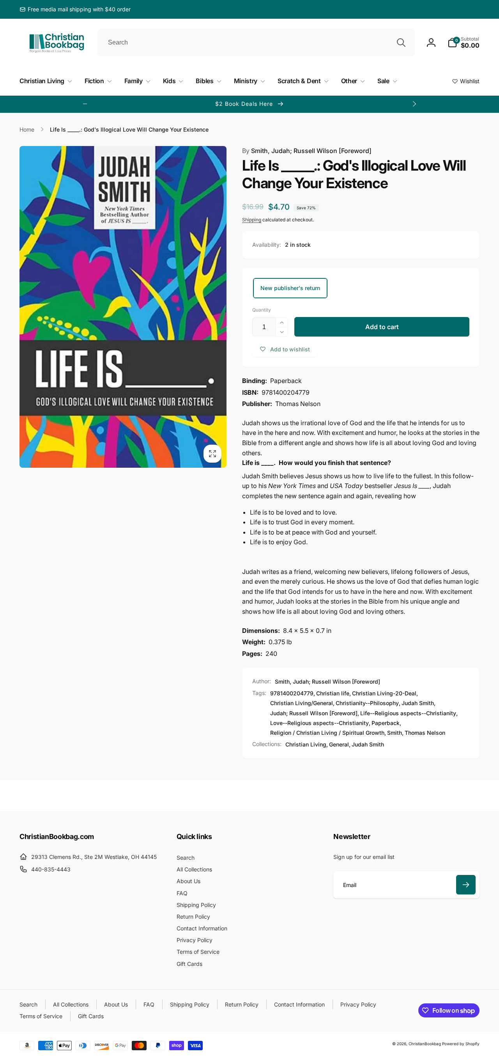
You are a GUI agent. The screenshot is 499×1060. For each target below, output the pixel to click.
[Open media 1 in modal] (122, 307)
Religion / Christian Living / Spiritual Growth (327, 732)
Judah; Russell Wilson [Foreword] (313, 713)
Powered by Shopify (461, 1043)
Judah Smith (418, 703)
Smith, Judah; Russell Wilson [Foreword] (307, 151)
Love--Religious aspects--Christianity (319, 723)
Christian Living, (306, 744)
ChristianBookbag (425, 1043)
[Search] (401, 42)
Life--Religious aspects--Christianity (408, 713)
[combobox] (256, 42)
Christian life (332, 693)
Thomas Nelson (425, 732)
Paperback (386, 723)
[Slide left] (85, 104)
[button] (464, 42)
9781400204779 (291, 693)
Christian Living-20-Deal (384, 693)
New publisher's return (290, 288)
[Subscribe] (466, 884)
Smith (394, 732)
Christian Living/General (301, 703)
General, (339, 744)
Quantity (261, 309)
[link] (75, 9)
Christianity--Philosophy (367, 703)
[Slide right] (414, 104)
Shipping (251, 220)
